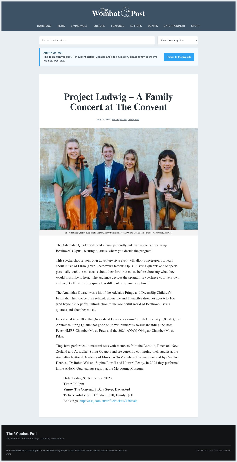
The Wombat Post (21, 433)
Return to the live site (179, 57)
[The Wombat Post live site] (119, 11)
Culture (99, 26)
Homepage (44, 26)
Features (117, 26)
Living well (79, 26)
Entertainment (174, 26)
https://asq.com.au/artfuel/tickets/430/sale (108, 400)
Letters (136, 26)
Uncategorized (119, 119)
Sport (195, 26)
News (61, 26)
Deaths (153, 26)
